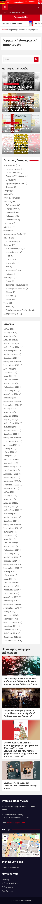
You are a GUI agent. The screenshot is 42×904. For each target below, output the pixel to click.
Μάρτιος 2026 (10, 343)
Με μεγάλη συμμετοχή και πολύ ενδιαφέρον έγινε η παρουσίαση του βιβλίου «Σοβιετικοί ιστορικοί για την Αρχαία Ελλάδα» (21, 106)
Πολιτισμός (9, 278)
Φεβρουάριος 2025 (11, 387)
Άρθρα (6, 194)
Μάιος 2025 (9, 376)
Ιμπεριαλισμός (12, 252)
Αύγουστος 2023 (11, 445)
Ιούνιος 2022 (9, 496)
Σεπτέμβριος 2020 (11, 568)
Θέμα (21, 97)
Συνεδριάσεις (11, 220)
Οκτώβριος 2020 (11, 564)
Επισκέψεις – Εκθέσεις (16, 288)
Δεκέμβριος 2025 (11, 354)
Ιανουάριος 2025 (11, 391)
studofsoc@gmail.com (16, 823)
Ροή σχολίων (7, 887)
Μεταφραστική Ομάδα (11, 84)
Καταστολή (10, 263)
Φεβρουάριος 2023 (11, 467)
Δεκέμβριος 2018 (11, 630)
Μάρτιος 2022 (10, 506)
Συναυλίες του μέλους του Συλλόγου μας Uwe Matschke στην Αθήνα (20, 786)
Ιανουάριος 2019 (11, 626)
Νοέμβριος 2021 (10, 521)
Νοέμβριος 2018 (10, 633)
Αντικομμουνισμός (14, 249)
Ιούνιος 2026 (9, 333)
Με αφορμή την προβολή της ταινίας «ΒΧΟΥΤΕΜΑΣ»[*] (18, 88)
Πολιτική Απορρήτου (10, 867)
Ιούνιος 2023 (9, 452)
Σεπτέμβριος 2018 (11, 640)
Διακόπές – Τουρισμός (15, 285)
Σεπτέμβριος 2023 (11, 441)
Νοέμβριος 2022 (10, 477)
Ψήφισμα (9, 187)
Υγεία (6, 303)
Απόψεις (7, 191)
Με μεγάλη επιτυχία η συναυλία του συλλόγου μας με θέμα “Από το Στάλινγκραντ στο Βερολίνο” (21, 713)
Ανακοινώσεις (10, 165)
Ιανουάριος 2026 (11, 351)
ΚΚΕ (7, 267)
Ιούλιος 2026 (9, 329)
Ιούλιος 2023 (9, 448)
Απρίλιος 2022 (10, 503)
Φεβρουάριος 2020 (11, 590)
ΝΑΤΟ (10, 259)
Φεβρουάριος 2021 (11, 550)
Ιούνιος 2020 (9, 575)
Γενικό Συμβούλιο (13, 172)
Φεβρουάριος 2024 (11, 423)
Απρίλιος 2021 (10, 543)
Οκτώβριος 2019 (11, 604)
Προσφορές (11, 212)
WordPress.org (8, 891)
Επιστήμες (8, 227)
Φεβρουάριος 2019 (11, 622)
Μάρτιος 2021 (10, 546)
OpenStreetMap (26, 854)
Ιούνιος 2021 (9, 535)
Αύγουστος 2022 (11, 488)
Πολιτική (7, 245)
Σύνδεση (5, 879)
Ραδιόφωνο (11, 216)
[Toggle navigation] (11, 7)
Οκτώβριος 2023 (11, 438)
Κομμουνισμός (12, 270)
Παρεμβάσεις (11, 209)
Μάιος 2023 (9, 456)
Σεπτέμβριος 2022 (11, 485)
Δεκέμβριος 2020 (11, 557)
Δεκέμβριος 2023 (11, 430)
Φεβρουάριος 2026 (11, 347)
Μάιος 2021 (9, 539)
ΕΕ (9, 256)
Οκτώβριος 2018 (11, 637)
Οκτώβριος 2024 (11, 401)
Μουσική (9, 296)
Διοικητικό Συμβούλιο (15, 176)
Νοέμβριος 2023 (10, 434)
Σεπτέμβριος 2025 (11, 365)
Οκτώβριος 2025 (11, 361)
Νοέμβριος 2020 (10, 561)
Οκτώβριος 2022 (11, 481)
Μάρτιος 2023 (10, 463)
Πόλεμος (9, 274)
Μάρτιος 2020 (10, 586)
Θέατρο (9, 292)
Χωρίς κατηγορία (11, 314)
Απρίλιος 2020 (10, 583)
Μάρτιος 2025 (10, 383)
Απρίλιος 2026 (10, 340)
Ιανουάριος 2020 (11, 593)
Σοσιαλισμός (11, 241)
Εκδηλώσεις (14, 97)
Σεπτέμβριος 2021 (11, 528)
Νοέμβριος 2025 (10, 358)
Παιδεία (7, 238)
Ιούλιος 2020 (9, 572)
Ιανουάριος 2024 (11, 427)
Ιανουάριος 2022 (11, 514)
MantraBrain (26, 901)
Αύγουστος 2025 (11, 369)
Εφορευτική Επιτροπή (15, 183)
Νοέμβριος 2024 (10, 398)
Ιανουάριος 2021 (11, 553)
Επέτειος (7, 223)
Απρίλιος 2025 (10, 380)
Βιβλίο (6, 97)
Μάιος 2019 (9, 611)
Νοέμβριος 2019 (10, 601)
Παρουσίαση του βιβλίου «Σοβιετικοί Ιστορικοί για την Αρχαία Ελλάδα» (18, 128)
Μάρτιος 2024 (10, 419)
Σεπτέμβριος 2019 (11, 608)
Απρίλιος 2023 (10, 459)
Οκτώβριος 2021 (11, 525)
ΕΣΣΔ (8, 307)
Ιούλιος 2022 (9, 492)
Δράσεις (7, 202)
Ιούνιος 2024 (9, 409)
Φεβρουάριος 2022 (11, 510)
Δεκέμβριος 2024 (11, 394)
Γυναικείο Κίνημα (11, 198)
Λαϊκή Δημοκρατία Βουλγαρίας (19, 310)
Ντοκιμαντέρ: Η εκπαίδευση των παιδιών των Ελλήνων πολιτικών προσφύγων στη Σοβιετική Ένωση (20, 681)
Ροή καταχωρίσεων (10, 883)
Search (36, 59)
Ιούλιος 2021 (9, 532)
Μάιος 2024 (9, 412)
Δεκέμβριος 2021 (11, 517)
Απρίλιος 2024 (10, 416)
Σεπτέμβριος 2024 (11, 405)
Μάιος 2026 (9, 336)
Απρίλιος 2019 (10, 615)
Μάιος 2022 (9, 499)
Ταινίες (9, 299)
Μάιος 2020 (9, 579)
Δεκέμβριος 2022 (11, 474)
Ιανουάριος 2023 (11, 470)
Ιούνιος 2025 (9, 372)
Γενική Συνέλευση (13, 169)
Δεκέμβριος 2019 (11, 597)
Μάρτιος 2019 (10, 619)
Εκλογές (9, 180)
